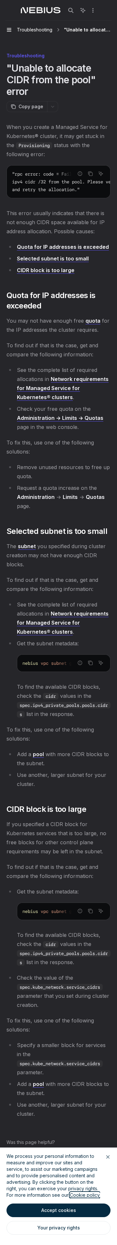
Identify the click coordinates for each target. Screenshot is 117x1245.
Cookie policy (85, 1195)
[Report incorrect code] (80, 173)
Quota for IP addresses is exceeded (63, 247)
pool (38, 754)
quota (92, 320)
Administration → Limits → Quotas (60, 418)
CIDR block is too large (45, 270)
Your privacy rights (58, 1227)
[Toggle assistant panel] (83, 10)
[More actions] (93, 10)
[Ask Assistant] (101, 173)
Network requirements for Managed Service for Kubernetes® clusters (63, 388)
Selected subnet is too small (53, 258)
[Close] (108, 1157)
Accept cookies (58, 1210)
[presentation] (58, 182)
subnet (27, 546)
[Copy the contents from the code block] (90, 173)
